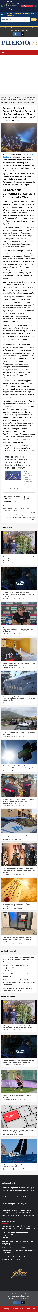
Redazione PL (8, 120)
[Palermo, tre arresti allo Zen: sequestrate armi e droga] (19, 821)
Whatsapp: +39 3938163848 (19, 30)
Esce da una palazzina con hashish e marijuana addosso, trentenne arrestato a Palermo (18, 594)
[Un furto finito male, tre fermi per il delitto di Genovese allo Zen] (19, 649)
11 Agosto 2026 (17, 770)
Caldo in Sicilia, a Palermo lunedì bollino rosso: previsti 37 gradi (17, 905)
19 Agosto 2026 (19, 1134)
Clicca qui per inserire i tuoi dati (9, 23)
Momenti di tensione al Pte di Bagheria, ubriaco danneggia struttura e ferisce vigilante (17, 939)
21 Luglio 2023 (18, 120)
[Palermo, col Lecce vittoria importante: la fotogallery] (19, 1081)
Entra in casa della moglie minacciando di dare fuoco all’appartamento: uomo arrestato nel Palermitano (18, 801)
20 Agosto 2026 (17, 563)
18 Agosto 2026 (18, 1169)
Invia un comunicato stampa (27, 28)
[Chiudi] (5, 6)
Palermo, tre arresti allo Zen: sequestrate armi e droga (18, 836)
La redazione (6, 28)
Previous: (16, 508)
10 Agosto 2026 (17, 874)
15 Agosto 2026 (17, 703)
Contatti (13, 28)
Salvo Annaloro (8, 1099)
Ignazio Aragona (21, 1204)
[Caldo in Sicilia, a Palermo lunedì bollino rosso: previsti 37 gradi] (19, 890)
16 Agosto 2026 (17, 634)
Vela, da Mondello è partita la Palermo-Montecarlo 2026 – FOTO (17, 989)
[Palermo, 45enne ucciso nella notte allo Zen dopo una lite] (19, 718)
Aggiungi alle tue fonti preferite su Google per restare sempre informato (13, 6)
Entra (33, 19)
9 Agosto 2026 (17, 908)
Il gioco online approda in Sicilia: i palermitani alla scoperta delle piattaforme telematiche (19, 982)
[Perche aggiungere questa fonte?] (35, 6)
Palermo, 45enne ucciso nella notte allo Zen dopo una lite (19, 733)
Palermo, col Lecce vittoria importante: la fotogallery (18, 975)
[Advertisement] (19, 74)
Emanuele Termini (8, 1134)
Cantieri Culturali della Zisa (15, 497)
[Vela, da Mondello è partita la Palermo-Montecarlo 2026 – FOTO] (19, 1151)
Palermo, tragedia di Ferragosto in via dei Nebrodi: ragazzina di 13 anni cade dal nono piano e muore (19, 699)
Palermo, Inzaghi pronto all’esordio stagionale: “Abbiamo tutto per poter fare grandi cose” (18, 629)
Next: (20, 516)
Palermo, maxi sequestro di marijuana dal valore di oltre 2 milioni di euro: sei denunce (18, 558)
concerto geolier (19, 499)
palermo (16, 501)
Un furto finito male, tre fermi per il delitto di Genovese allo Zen (19, 664)
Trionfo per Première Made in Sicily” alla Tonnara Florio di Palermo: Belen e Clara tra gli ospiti (19, 870)
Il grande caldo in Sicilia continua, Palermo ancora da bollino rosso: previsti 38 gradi (18, 767)
